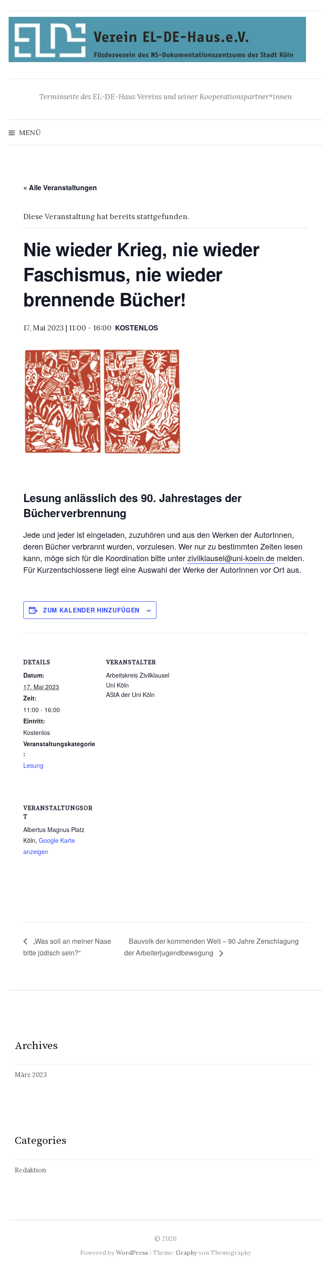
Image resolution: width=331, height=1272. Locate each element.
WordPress (132, 1252)
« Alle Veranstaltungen (60, 187)
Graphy (186, 1252)
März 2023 (31, 1075)
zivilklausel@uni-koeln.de (231, 557)
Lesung (33, 765)
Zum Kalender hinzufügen (91, 610)
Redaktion (30, 1170)
